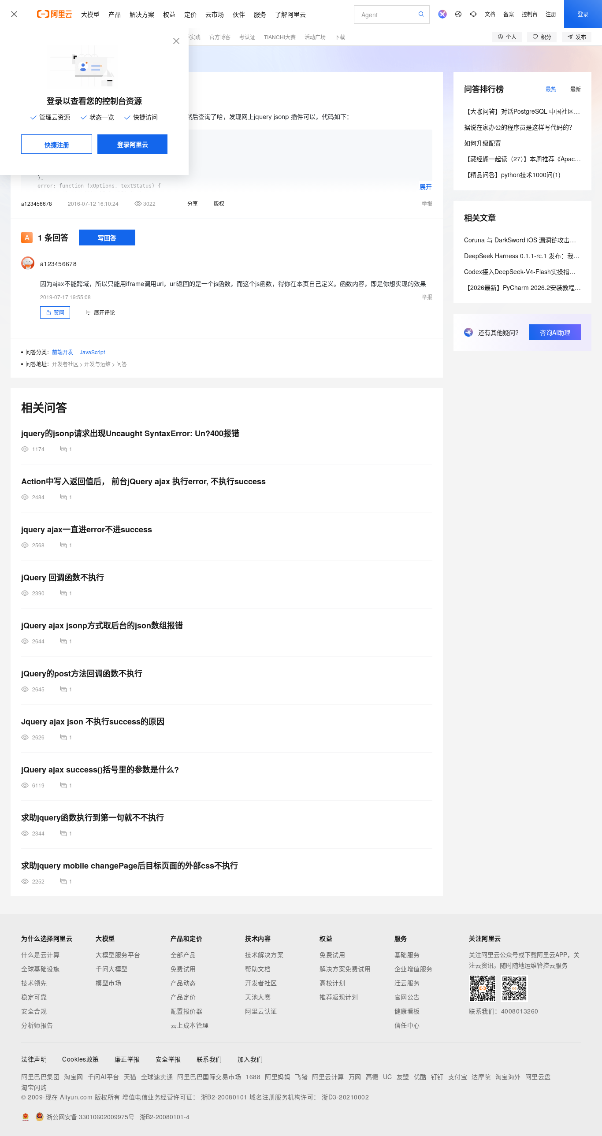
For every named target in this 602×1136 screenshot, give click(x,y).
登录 (583, 14)
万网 (355, 1076)
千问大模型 (112, 968)
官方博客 (219, 37)
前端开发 (62, 352)
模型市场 (108, 982)
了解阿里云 (290, 14)
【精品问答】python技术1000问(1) (512, 174)
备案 (508, 14)
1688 (252, 1076)
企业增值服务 (413, 968)
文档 (490, 14)
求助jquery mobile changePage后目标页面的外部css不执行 (129, 865)
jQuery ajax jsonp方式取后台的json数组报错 (102, 625)
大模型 (90, 14)
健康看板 (407, 1010)
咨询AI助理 (555, 332)
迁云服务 (407, 982)
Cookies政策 (80, 1058)
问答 (121, 364)
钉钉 (437, 1076)
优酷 (420, 1076)
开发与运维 (97, 364)
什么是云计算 (40, 954)
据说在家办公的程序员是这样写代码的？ (519, 127)
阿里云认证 (261, 1010)
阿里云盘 (538, 1076)
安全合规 (34, 1010)
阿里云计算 (328, 1076)
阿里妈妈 (277, 1076)
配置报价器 (187, 1010)
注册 (551, 14)
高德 (372, 1076)
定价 (190, 14)
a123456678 (36, 203)
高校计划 (332, 982)
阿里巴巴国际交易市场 (209, 1076)
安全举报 (168, 1058)
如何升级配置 (482, 142)
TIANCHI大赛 (280, 37)
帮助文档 (258, 968)
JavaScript (92, 352)
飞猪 (301, 1076)
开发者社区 (65, 364)
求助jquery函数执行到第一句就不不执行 (92, 817)
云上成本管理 (190, 1025)
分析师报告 (37, 1025)
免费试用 (183, 968)
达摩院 (481, 1076)
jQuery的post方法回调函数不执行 (81, 673)
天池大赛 (258, 996)
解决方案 (142, 14)
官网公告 (407, 996)
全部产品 (183, 954)
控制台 (530, 14)
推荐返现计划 (339, 996)
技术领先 (34, 982)
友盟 (403, 1076)
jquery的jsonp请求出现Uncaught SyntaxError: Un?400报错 (130, 433)
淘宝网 (73, 1076)
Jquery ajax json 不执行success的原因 (92, 721)
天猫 (130, 1076)
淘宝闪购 (34, 1087)
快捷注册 (57, 144)
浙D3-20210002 (345, 1096)
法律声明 (34, 1058)
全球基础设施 (40, 968)
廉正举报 (127, 1058)
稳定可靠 (34, 996)
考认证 (247, 37)
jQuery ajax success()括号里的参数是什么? (100, 769)
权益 (169, 14)
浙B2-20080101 (224, 1096)
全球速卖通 (157, 1076)
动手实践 (190, 37)
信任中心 (407, 1025)
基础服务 (407, 954)
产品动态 (183, 982)
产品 (114, 14)
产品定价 (183, 996)
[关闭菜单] (14, 14)
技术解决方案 (264, 954)
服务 (260, 14)
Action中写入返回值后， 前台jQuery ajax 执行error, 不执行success (143, 481)
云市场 (214, 14)
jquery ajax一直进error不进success (86, 529)
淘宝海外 (508, 1076)
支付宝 (458, 1076)
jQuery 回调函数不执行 (62, 577)
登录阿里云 (132, 144)
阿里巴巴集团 (40, 1076)
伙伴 (239, 14)
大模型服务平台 (118, 954)
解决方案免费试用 (345, 968)
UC (387, 1076)
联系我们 (209, 1058)
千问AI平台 (103, 1076)
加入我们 (250, 1058)
